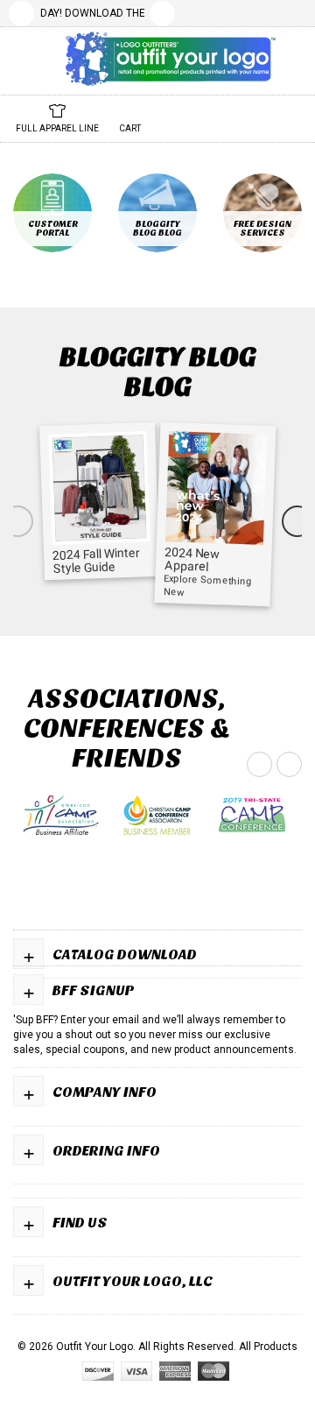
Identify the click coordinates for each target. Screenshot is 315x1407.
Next (162, 13)
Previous (21, 13)
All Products (268, 1346)
